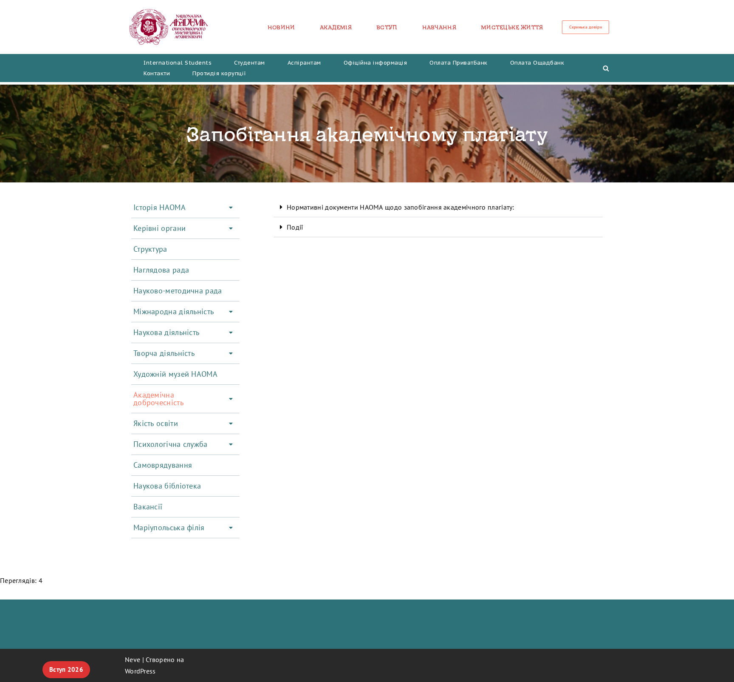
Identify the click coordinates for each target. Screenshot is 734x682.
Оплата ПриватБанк (458, 62)
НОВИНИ (281, 27)
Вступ (387, 27)
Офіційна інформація (375, 62)
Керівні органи (159, 228)
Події (295, 227)
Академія (336, 27)
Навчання (439, 27)
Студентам (249, 62)
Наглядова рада (161, 270)
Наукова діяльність (166, 332)
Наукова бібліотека (167, 486)
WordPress (140, 671)
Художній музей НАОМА (175, 374)
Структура (150, 249)
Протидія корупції (219, 73)
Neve (132, 659)
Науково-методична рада (177, 291)
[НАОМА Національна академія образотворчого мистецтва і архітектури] (169, 27)
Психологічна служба (170, 444)
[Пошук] (606, 68)
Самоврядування (162, 465)
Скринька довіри (585, 27)
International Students (178, 62)
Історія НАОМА (159, 207)
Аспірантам (304, 62)
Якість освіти (155, 423)
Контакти (157, 73)
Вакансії (147, 507)
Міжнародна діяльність (173, 311)
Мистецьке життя (512, 27)
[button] (185, 207)
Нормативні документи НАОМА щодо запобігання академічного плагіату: (400, 207)
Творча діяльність (164, 353)
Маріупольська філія (169, 527)
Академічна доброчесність (158, 398)
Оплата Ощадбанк (537, 62)
